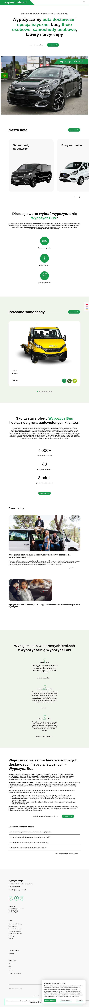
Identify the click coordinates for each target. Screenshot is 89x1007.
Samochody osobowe (15, 928)
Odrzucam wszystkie (66, 1000)
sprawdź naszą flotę (36, 45)
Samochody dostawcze (15, 924)
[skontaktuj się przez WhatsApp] (64, 381)
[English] (87, 306)
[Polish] (87, 304)
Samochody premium (15, 931)
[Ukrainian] (87, 309)
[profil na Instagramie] (22, 898)
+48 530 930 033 (14, 887)
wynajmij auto (53, 45)
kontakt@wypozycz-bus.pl (17, 890)
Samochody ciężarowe (15, 933)
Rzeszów (11, 953)
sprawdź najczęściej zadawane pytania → (67, 853)
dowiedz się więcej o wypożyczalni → (45, 816)
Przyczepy (12, 936)
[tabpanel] (44, 353)
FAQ (10, 966)
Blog (10, 968)
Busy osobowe (13, 926)
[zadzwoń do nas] (69, 381)
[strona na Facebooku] (11, 898)
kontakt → (44, 708)
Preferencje (79, 1000)
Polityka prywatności (15, 973)
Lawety (11, 938)
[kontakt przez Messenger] (16, 898)
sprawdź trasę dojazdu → (44, 736)
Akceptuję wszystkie (50, 1000)
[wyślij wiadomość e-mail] (74, 381)
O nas (10, 963)
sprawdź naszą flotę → (44, 678)
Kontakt (11, 971)
